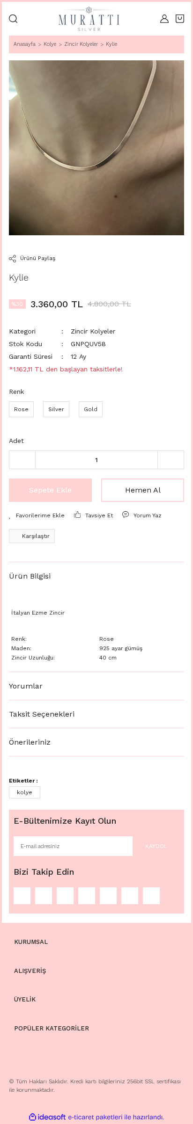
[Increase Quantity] (171, 460)
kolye (24, 792)
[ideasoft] (47, 1117)
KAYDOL (156, 846)
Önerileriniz (30, 742)
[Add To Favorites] (37, 515)
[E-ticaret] (95, 1117)
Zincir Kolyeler (93, 331)
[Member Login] (164, 18)
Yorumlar (26, 686)
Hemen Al (143, 490)
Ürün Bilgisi (30, 576)
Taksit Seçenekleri (41, 714)
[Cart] (180, 18)
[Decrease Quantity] (22, 460)
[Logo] (89, 19)
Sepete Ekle (50, 490)
